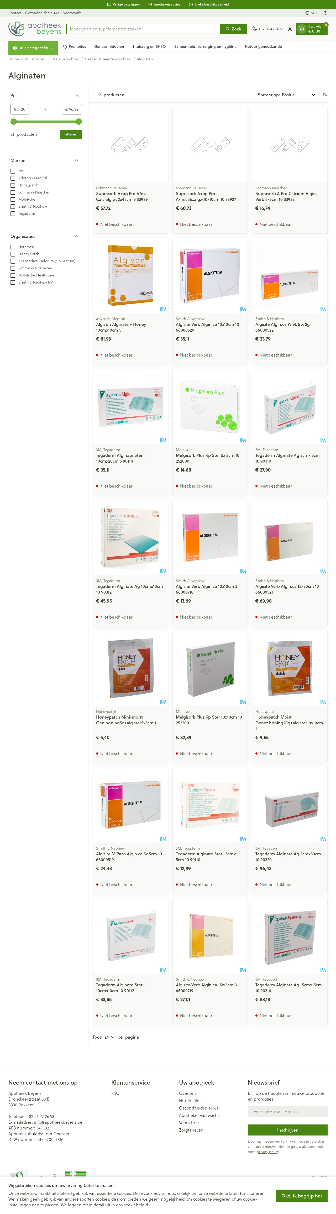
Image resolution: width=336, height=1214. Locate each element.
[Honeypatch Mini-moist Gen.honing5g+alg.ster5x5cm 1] (130, 668)
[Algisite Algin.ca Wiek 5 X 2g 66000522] (289, 275)
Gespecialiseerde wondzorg (108, 59)
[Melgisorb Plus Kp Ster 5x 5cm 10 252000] (210, 406)
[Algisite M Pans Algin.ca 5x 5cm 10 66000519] (130, 805)
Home (13, 59)
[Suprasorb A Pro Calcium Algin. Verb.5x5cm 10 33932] (289, 144)
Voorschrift (72, 12)
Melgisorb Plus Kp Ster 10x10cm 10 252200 (209, 720)
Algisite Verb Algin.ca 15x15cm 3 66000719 (206, 987)
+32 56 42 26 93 (40, 1116)
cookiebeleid (136, 1205)
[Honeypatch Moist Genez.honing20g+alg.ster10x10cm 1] (289, 668)
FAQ (115, 1093)
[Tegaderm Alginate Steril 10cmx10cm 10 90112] (130, 936)
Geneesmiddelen (109, 46)
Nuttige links (191, 1100)
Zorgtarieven (191, 1130)
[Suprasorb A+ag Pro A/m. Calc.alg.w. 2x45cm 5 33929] (130, 144)
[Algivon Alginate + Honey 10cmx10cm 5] (130, 275)
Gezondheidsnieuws (42, 12)
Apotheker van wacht (199, 1115)
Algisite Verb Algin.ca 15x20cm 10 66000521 (287, 589)
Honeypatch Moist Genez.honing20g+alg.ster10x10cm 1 (289, 722)
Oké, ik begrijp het (301, 1195)
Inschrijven (287, 1130)
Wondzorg (70, 59)
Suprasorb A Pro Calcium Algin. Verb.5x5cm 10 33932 (286, 196)
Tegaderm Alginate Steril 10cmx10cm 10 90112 (120, 987)
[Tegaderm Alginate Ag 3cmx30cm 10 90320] (289, 805)
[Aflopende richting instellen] (324, 94)
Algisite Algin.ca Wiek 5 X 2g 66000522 (282, 327)
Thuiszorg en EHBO (149, 46)
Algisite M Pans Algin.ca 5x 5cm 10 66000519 (129, 856)
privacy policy (268, 1151)
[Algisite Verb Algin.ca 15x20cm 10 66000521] (289, 537)
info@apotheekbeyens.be (58, 1122)
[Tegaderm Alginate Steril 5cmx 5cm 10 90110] (210, 805)
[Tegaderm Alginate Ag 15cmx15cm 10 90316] (289, 936)
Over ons (187, 1093)
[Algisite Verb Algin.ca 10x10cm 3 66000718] (210, 537)
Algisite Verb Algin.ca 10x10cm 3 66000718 (206, 589)
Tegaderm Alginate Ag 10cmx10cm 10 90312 (129, 589)
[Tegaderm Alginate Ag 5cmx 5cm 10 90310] (289, 406)
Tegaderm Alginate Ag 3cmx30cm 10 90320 (288, 856)
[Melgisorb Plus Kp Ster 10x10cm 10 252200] (210, 668)
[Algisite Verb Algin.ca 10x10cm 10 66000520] (210, 275)
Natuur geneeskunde (263, 46)
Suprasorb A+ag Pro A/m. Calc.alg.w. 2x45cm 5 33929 (122, 196)
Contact (14, 12)
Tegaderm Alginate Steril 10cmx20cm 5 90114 (120, 458)
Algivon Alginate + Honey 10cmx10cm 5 (121, 327)
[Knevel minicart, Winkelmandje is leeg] (301, 29)
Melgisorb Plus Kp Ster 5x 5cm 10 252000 (207, 458)
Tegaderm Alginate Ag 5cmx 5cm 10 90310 (287, 458)
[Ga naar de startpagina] (34, 29)
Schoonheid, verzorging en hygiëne (205, 46)
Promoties (77, 46)
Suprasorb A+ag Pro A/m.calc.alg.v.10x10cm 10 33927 (206, 196)
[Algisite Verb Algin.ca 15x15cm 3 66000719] (210, 936)
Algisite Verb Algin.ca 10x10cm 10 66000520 (207, 327)
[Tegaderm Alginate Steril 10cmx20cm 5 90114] (130, 406)
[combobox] (143, 29)
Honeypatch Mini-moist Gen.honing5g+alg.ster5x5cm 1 (126, 720)
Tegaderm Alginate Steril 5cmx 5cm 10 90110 (206, 856)
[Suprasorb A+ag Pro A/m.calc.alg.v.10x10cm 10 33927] (210, 144)
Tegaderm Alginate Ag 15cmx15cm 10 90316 (288, 987)
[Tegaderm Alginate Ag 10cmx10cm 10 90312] (130, 537)
